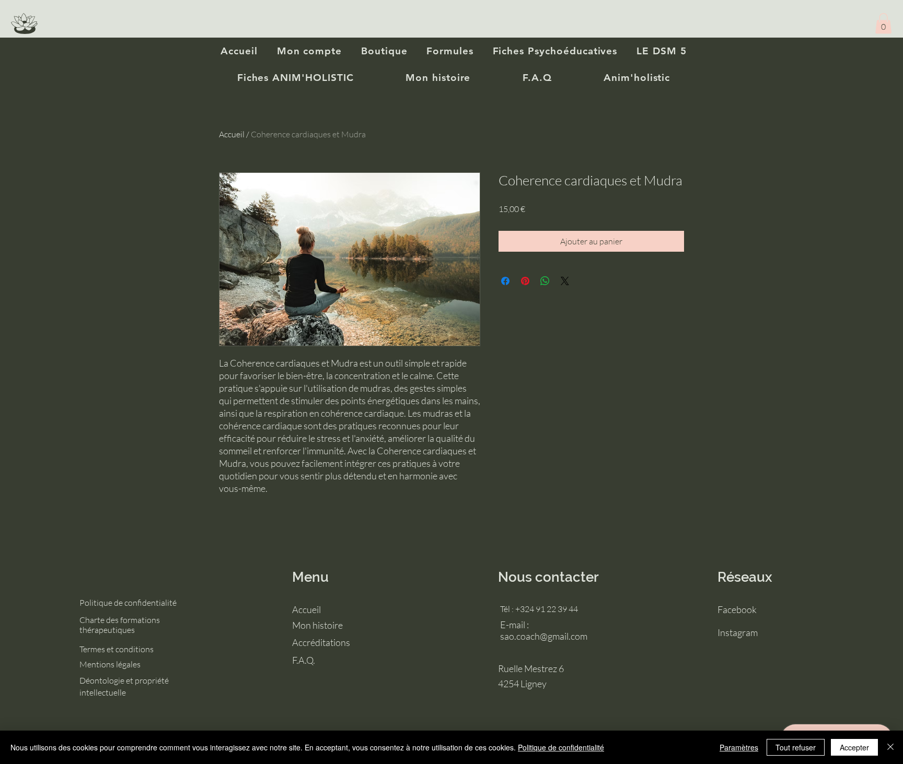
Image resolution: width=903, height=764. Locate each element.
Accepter (854, 747)
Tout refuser (795, 747)
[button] (883, 23)
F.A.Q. (303, 660)
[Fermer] (890, 747)
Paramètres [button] (739, 747)
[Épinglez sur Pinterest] (525, 281)
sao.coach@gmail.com (543, 636)
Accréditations (321, 642)
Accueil (232, 134)
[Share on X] (565, 281)
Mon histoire (317, 625)
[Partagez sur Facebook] (505, 281)
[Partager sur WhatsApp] (545, 281)
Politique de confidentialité (561, 747)
